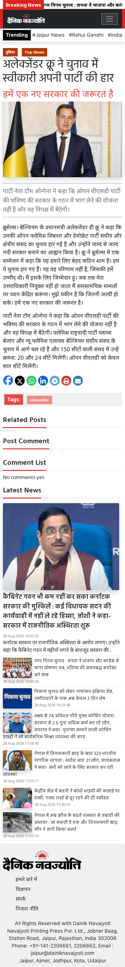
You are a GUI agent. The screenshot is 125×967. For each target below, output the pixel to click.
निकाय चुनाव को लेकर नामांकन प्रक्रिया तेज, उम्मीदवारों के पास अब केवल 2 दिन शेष (73, 695)
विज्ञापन (23, 889)
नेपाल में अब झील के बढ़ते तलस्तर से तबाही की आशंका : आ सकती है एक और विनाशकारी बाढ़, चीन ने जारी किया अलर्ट (76, 822)
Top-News (34, 52)
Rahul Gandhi (87, 35)
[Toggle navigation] (109, 19)
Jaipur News (50, 35)
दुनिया (10, 52)
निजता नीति (27, 909)
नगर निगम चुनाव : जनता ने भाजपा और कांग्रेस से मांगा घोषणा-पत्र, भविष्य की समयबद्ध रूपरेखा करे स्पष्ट (76, 668)
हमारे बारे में (26, 879)
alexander (39, 399)
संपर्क (21, 899)
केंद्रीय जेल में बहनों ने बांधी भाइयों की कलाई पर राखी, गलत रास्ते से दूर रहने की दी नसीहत (77, 795)
